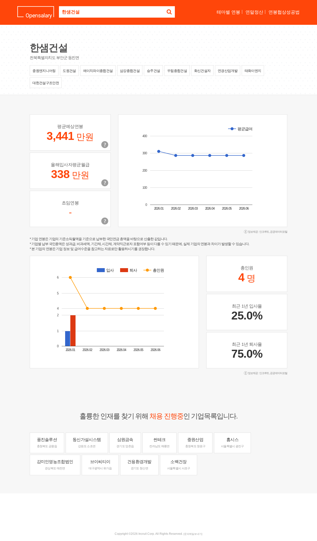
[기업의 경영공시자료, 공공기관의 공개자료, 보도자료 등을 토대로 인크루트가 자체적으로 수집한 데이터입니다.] (104, 221)
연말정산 (254, 12)
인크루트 (264, 231)
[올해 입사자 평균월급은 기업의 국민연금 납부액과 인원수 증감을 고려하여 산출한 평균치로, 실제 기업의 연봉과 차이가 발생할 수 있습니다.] (104, 182)
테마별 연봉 (228, 12)
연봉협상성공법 (284, 12)
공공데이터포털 (278, 231)
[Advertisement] (158, 509)
